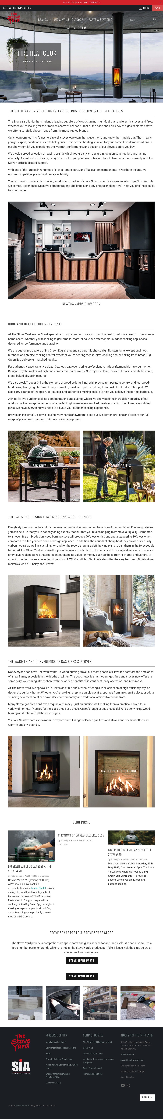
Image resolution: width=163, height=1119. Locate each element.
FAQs (48, 1053)
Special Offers (77, 28)
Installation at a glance (56, 1042)
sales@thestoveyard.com (17, 8)
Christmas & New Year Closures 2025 (81, 835)
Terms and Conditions (93, 1074)
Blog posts (81, 822)
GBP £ (145, 1097)
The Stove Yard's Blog (93, 1053)
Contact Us (88, 1048)
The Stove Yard (22, 1105)
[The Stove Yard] (14, 19)
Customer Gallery (53, 1083)
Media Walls (61, 19)
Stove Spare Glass (81, 976)
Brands (43, 19)
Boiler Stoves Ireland (92, 1068)
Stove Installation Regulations (59, 1059)
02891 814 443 (127, 1054)
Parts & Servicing (101, 19)
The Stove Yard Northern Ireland (97, 1042)
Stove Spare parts (81, 960)
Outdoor (77, 19)
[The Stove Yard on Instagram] (128, 1086)
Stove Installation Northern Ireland (61, 1048)
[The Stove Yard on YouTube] (122, 1086)
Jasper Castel (38, 888)
